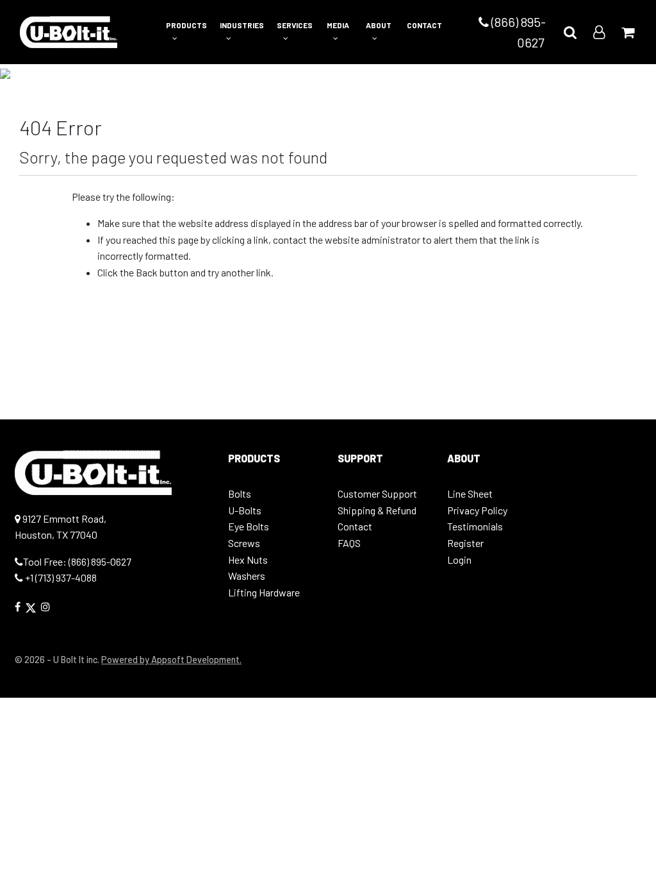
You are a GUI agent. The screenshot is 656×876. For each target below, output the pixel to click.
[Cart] (627, 32)
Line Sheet (470, 493)
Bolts (239, 493)
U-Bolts (244, 510)
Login (459, 559)
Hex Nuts (248, 559)
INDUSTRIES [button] (242, 25)
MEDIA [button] (338, 25)
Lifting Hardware (264, 592)
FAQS (349, 543)
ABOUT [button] (378, 25)
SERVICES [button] (295, 25)
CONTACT (424, 25)
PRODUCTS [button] (186, 25)
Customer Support (377, 493)
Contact (355, 526)
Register (465, 543)
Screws (244, 543)
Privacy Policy (477, 510)
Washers (246, 575)
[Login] (599, 32)
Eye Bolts (248, 526)
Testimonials (475, 526)
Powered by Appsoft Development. (171, 659)
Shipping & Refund (377, 510)
